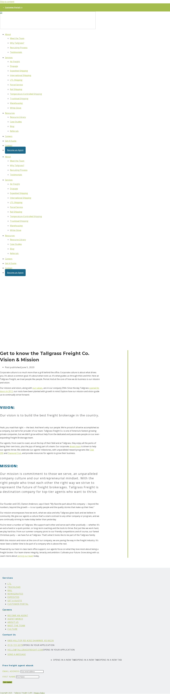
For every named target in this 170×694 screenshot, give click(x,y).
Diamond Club (14, 453)
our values (37, 388)
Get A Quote (10, 141)
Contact (8, 145)
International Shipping (20, 75)
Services (9, 57)
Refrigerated (15, 593)
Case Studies (16, 121)
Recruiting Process (18, 47)
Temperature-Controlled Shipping (26, 94)
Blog (12, 126)
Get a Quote (14, 600)
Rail (9, 590)
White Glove (15, 108)
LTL (9, 583)
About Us (13, 622)
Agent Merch (15, 618)
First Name (8, 676)
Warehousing (16, 103)
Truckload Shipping (19, 98)
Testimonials (16, 52)
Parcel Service (16, 84)
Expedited (13, 597)
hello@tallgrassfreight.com (25, 649)
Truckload (14, 587)
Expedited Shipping (19, 70)
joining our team (25, 556)
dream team (75, 446)
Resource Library (18, 117)
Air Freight (15, 61)
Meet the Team (17, 38)
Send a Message (16, 654)
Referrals (14, 131)
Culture (12, 629)
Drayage (14, 66)
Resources (10, 113)
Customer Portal (17, 604)
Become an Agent (15, 150)
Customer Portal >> (14, 7)
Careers (8, 136)
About (8, 34)
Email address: (11, 671)
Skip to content (7, 1)
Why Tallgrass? (17, 43)
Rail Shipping (16, 89)
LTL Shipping (16, 80)
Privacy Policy (39, 693)
